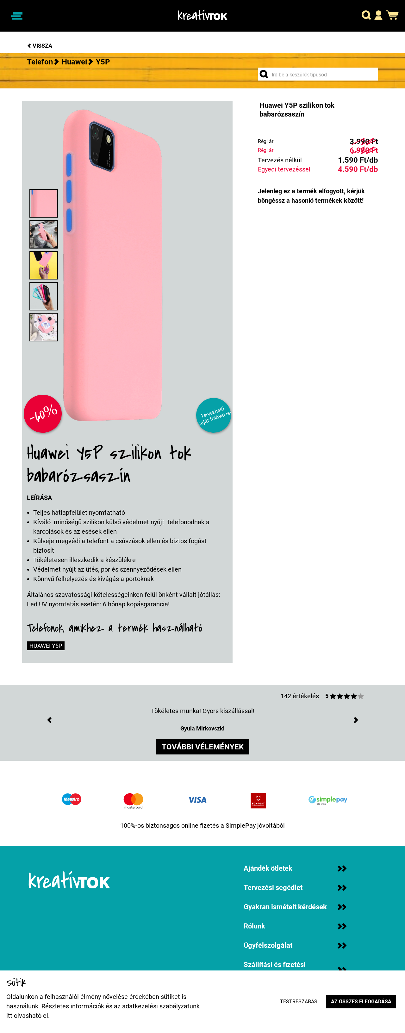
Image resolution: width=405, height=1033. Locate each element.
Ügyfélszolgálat (268, 945)
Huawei (74, 61)
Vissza (41, 45)
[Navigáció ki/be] (16, 16)
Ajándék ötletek (268, 868)
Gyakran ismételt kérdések (285, 907)
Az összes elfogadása (361, 1002)
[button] (366, 16)
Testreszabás (298, 1002)
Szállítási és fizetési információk (275, 970)
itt (9, 1015)
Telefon (40, 61)
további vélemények (203, 746)
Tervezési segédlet (273, 888)
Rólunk (254, 926)
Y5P (103, 61)
